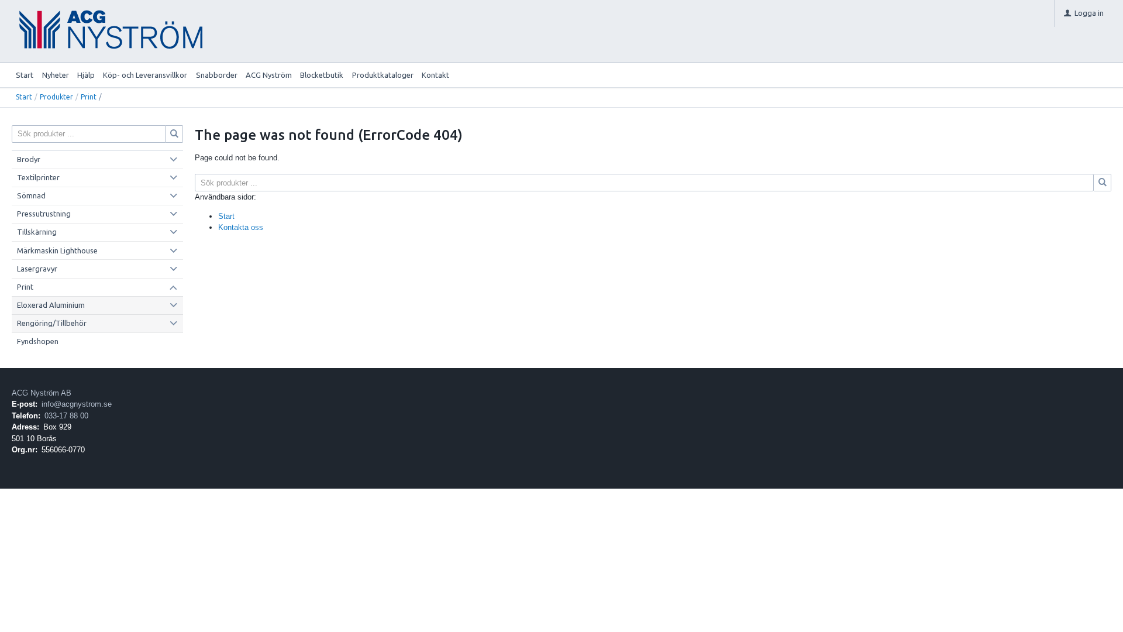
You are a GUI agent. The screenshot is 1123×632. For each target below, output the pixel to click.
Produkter (56, 97)
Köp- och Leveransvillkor (145, 75)
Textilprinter (38, 177)
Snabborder (216, 75)
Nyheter (55, 75)
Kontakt (435, 75)
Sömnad (31, 195)
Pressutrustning (44, 213)
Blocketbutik (321, 75)
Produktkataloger (383, 75)
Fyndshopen (37, 341)
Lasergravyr (37, 269)
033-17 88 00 (66, 415)
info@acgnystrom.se (77, 404)
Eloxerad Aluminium (51, 305)
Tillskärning (37, 232)
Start (24, 75)
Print (89, 97)
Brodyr (28, 159)
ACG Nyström (269, 75)
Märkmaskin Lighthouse (57, 250)
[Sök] (1102, 182)
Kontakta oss (240, 227)
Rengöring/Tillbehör (52, 323)
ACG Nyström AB (41, 393)
